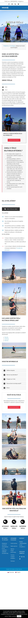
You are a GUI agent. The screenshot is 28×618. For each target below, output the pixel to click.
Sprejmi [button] (19, 616)
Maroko (6, 337)
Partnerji (13, 561)
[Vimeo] (19, 558)
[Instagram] (21, 556)
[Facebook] (19, 556)
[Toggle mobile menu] (25, 7)
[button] (14, 370)
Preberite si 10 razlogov (9, 45)
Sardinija (7, 339)
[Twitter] (23, 556)
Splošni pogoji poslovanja (13, 550)
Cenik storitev (14, 543)
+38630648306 (22, 543)
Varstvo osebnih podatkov (13, 556)
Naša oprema (14, 546)
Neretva (6, 340)
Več (22, 616)
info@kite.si (21, 1)
